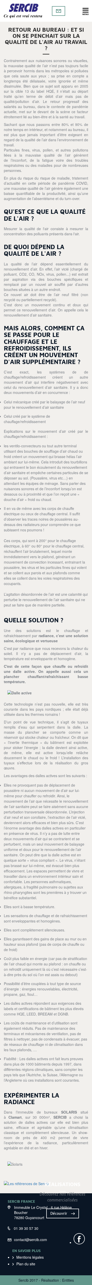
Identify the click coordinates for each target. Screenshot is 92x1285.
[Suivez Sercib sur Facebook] (79, 1239)
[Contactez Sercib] (58, 11)
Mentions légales (30, 1257)
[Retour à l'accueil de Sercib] (23, 11)
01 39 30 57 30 (26, 1228)
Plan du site (25, 1263)
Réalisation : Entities (57, 1280)
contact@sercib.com (30, 1239)
